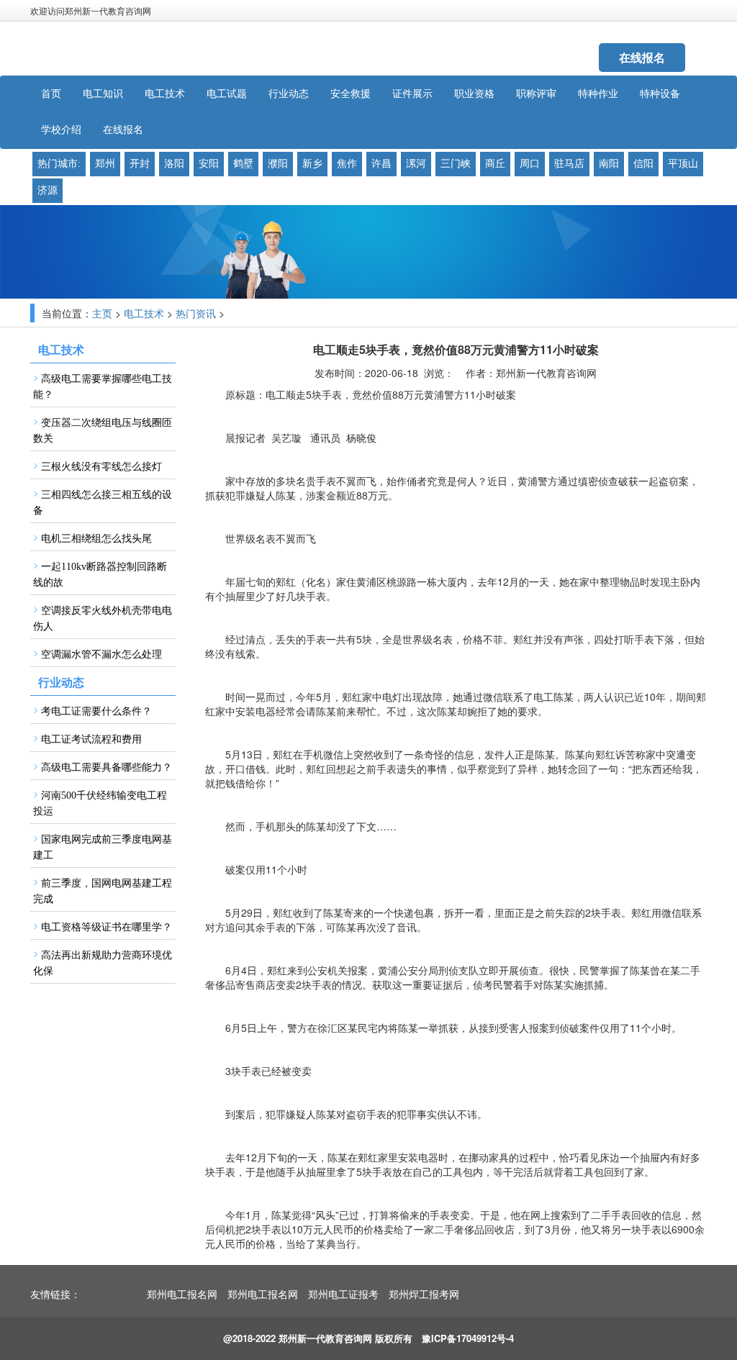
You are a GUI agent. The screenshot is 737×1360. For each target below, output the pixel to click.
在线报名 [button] (123, 129)
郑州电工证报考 (343, 1294)
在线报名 (642, 58)
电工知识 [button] (103, 94)
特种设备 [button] (660, 94)
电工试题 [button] (227, 94)
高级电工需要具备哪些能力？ (106, 767)
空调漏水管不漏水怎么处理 (101, 654)
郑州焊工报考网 (424, 1294)
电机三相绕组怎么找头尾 (96, 538)
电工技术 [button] (165, 94)
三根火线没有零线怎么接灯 (101, 466)
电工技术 (144, 314)
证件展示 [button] (412, 94)
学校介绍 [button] (61, 129)
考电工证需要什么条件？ (96, 711)
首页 (51, 94)
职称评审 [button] (536, 94)
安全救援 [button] (350, 94)
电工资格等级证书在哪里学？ (106, 927)
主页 (102, 314)
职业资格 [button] (474, 94)
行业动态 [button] (288, 94)
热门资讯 (196, 314)
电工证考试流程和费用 (91, 739)
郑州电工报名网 (182, 1294)
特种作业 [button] (598, 94)
